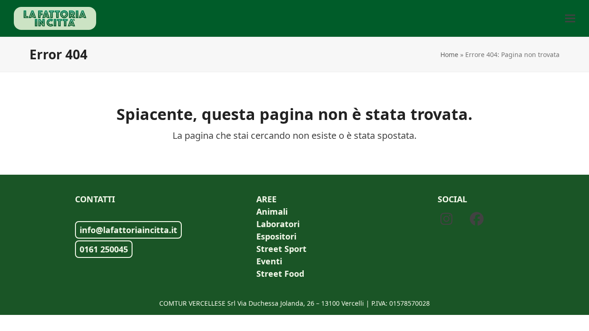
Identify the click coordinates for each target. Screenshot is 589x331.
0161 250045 (104, 249)
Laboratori (278, 223)
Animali (272, 211)
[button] (570, 19)
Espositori (276, 236)
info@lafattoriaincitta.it (128, 229)
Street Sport (281, 248)
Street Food (280, 273)
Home (449, 54)
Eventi (269, 261)
